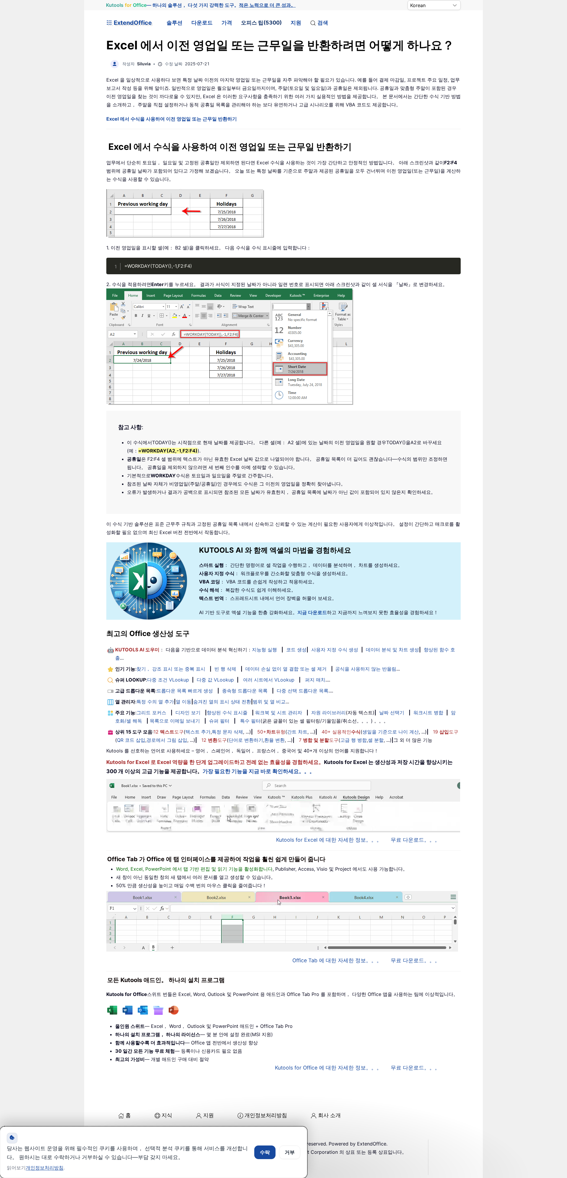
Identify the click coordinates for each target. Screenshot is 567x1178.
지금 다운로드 (312, 612)
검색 (322, 23)
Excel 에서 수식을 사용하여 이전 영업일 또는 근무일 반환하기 (171, 119)
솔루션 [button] (175, 23)
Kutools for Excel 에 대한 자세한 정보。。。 (329, 840)
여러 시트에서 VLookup (268, 680)
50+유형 (271, 732)
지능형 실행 (264, 650)
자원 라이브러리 (328, 712)
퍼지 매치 (315, 680)
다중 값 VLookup (215, 680)
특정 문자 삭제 (227, 732)
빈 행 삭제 (225, 669)
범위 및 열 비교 (269, 702)
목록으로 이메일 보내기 (175, 721)
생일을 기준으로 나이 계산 (390, 732)
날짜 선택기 (391, 712)
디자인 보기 (188, 712)
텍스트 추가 (198, 732)
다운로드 (202, 23)
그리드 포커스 (151, 712)
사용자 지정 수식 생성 (334, 650)
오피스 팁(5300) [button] (261, 23)
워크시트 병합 (428, 712)
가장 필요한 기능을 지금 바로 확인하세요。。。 (259, 771)
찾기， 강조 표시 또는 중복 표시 (170, 669)
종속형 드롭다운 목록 (245, 691)
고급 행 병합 (353, 740)
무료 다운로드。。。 (415, 840)
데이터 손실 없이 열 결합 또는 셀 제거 (286, 669)
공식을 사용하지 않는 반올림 (365, 669)
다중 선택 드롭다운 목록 (302, 691)
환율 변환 (274, 740)
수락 (265, 1152)
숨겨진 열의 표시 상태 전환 (222, 702)
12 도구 (169, 732)
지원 (296, 23)
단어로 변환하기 (246, 740)
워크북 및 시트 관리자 (278, 712)
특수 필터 (250, 721)
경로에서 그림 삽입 (166, 740)
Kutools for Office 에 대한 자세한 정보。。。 (328, 1068)
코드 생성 (296, 650)
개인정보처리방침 (266, 1115)
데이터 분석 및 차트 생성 (392, 650)
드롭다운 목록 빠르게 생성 (185, 691)
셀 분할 (376, 740)
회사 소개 (329, 1115)
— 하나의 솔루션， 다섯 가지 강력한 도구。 (201, 5)
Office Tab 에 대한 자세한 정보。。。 (337, 960)
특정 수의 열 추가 (155, 702)
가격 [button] (226, 23)
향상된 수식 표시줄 (227, 712)
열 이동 (183, 702)
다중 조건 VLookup (168, 680)
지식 (167, 1115)
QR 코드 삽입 (131, 740)
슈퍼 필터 (219, 721)
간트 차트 (297, 732)
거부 (290, 1152)
